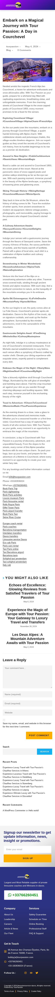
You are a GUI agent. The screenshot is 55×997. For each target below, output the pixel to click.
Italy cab (7, 565)
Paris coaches (9, 526)
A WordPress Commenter (14, 810)
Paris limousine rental (13, 501)
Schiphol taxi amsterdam (15, 558)
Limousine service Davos (15, 539)
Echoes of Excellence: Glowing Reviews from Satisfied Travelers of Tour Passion (28, 591)
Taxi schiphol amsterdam (15, 561)
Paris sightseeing (11, 491)
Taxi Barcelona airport (13, 552)
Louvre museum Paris (13, 498)
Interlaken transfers (12, 533)
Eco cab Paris (9, 542)
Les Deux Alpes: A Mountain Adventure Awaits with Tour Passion (27, 639)
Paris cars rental (10, 546)
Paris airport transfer (13, 511)
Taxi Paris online (10, 549)
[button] (51, 4)
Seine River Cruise (12, 517)
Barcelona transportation (15, 530)
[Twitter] (36, 972)
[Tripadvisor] (31, 972)
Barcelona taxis (10, 555)
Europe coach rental (12, 523)
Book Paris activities (12, 495)
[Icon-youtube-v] (42, 972)
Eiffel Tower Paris (11, 507)
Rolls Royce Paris (11, 504)
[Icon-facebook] (19, 972)
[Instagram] (25, 972)
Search (6, 747)
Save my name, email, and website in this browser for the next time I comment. (27, 725)
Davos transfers (10, 536)
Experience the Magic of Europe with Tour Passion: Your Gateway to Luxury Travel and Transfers (28, 616)
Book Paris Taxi (10, 514)
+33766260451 (20, 485)
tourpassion (12, 46)
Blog (8, 50)
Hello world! (34, 810)
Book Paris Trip (10, 488)
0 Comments (24, 50)
